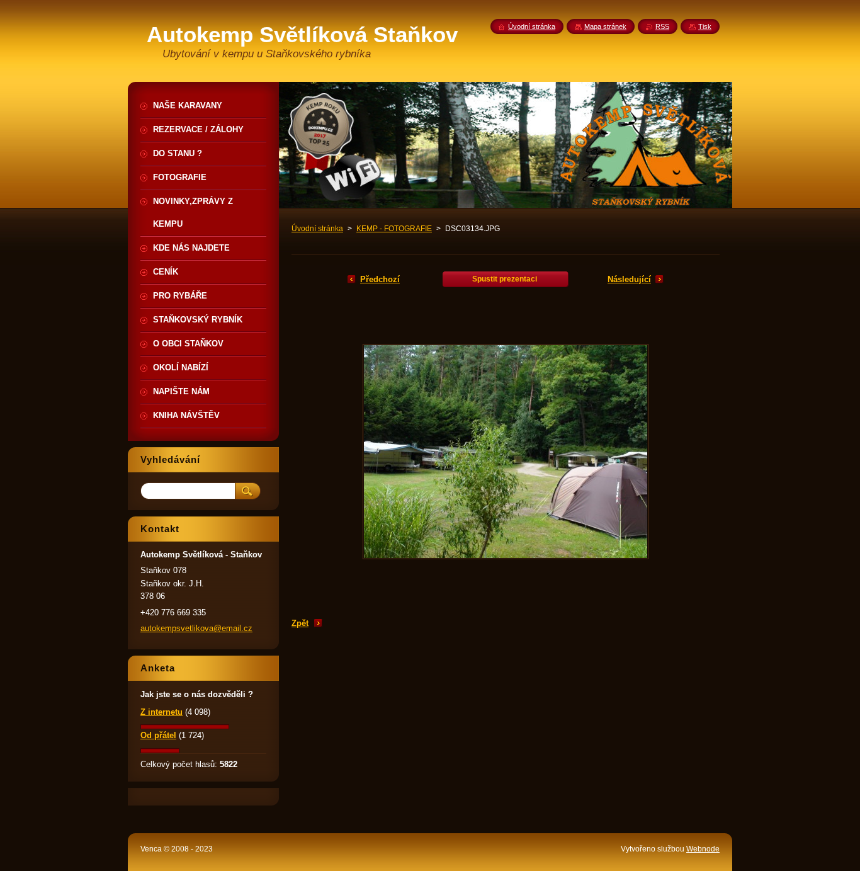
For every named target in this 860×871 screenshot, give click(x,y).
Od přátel (158, 735)
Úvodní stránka (317, 228)
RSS (662, 26)
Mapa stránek (605, 26)
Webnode (703, 849)
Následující (629, 279)
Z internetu (161, 712)
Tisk (704, 26)
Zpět (299, 623)
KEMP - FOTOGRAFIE (394, 228)
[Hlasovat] (184, 726)
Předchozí (380, 279)
